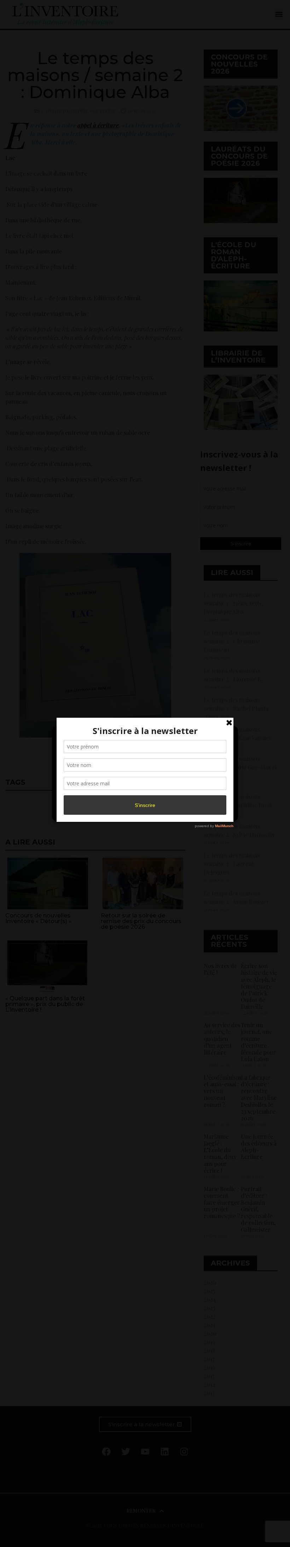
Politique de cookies (141, 811)
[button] (227, 735)
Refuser (143, 795)
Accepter (86, 795)
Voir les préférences (202, 795)
